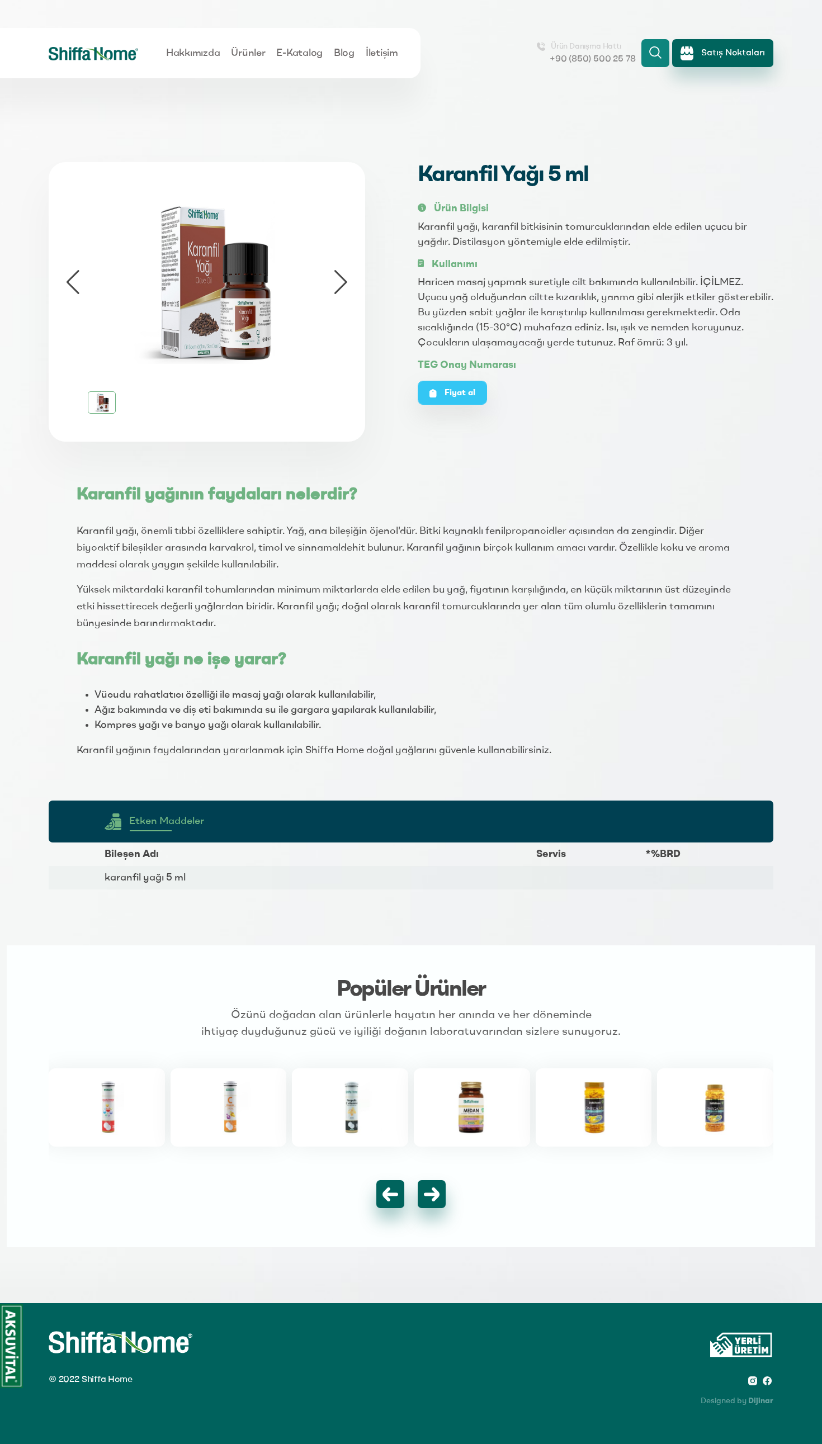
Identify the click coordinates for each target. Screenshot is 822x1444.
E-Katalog (299, 53)
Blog (344, 53)
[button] (340, 282)
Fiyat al (458, 393)
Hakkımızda (193, 53)
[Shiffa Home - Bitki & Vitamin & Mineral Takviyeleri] (93, 53)
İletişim (382, 53)
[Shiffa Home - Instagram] (752, 1380)
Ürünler (248, 53)
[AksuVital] (11, 1346)
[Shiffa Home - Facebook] (767, 1380)
